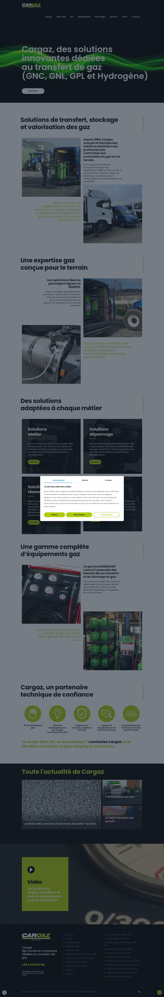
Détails (85, 480)
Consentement (58, 480)
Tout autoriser (107, 515)
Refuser (54, 515)
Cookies (108, 480)
